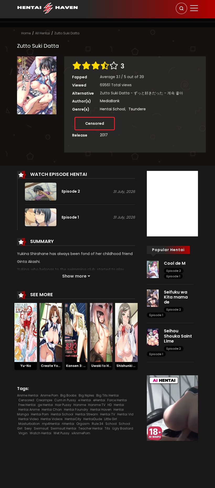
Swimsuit (41, 428)
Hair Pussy (63, 405)
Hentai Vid (125, 414)
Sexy (28, 428)
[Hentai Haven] (47, 7)
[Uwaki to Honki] (101, 332)
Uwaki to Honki (103, 366)
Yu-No (25, 366)
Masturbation (29, 423)
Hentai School (112, 109)
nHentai (68, 423)
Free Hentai (27, 405)
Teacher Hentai (90, 428)
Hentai (119, 405)
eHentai (99, 400)
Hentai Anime (29, 409)
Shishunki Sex (127, 366)
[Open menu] (194, 8)
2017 (104, 135)
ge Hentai (45, 405)
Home (26, 33)
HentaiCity (73, 419)
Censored (94, 123)
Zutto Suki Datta (66, 33)
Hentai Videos (52, 419)
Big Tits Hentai (107, 395)
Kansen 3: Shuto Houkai (85, 366)
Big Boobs (68, 395)
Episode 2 (173, 271)
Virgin (23, 433)
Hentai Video (28, 419)
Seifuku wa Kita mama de (176, 297)
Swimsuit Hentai (63, 428)
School (111, 423)
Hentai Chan (52, 409)
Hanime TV (96, 405)
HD (110, 405)
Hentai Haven (100, 409)
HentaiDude (92, 419)
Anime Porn (49, 395)
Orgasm (83, 423)
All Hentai (42, 33)
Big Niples (86, 395)
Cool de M (174, 263)
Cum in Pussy (65, 400)
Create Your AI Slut (57, 366)
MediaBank (110, 101)
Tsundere (137, 109)
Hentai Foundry (76, 409)
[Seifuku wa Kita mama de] (153, 298)
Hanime (79, 405)
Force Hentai (117, 400)
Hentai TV (107, 414)
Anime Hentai (27, 395)
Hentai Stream (86, 414)
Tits (107, 428)
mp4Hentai (51, 423)
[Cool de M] (153, 269)
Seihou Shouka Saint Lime (178, 336)
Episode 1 (173, 276)
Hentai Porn (40, 414)
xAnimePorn (81, 433)
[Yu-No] (25, 332)
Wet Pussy (61, 433)
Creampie (44, 400)
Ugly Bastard (122, 428)
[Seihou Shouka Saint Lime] (153, 336)
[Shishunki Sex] (126, 332)
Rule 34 (97, 423)
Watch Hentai (40, 433)
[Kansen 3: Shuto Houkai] (76, 332)
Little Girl (110, 419)
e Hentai (84, 400)
